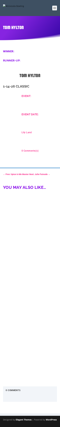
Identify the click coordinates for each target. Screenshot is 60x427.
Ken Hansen (12, 235)
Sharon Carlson (13, 352)
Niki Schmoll (12, 293)
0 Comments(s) (30, 150)
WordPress (51, 419)
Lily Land (27, 132)
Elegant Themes (24, 419)
